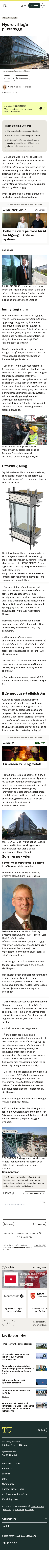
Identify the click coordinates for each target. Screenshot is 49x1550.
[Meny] (44, 5)
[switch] (42, 108)
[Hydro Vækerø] (24, 825)
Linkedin (6, 1473)
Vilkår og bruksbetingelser (15, 1494)
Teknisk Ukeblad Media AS (24, 1536)
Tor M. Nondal (9, 1455)
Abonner (34, 5)
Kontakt (6, 1526)
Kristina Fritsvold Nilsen (14, 1445)
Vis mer (10, 146)
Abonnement (9, 1519)
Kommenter (23, 78)
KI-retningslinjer (10, 1499)
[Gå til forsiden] (5, 6)
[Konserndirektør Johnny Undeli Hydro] (24, 270)
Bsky (4, 1479)
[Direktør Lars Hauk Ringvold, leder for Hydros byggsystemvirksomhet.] (24, 904)
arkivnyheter (10, 18)
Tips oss (40, 1430)
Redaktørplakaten (24, 1509)
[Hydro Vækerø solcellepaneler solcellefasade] (24, 430)
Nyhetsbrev (8, 1484)
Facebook (7, 1468)
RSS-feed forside (11, 1463)
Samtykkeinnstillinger (13, 1489)
